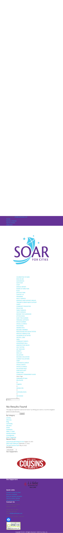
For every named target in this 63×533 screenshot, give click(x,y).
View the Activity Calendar (13, 498)
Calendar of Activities (23, 335)
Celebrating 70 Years (23, 277)
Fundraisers (9, 429)
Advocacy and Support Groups (26, 300)
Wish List (19, 353)
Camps (18, 304)
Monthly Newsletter (23, 333)
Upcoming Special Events (13, 500)
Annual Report (21, 287)
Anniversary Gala (21, 343)
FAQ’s (18, 339)
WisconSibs (19, 325)
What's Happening (11, 437)
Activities (8, 418)
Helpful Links (20, 337)
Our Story (19, 283)
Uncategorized (10, 435)
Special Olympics (21, 324)
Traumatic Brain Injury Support (26, 302)
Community (9, 423)
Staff (18, 285)
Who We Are (20, 279)
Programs (19, 296)
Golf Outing (20, 347)
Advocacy (8, 420)
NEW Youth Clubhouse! (12, 443)
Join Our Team (20, 292)
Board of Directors (22, 288)
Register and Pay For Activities (26, 331)
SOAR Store (9, 225)
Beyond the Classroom (23, 314)
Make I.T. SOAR (10, 431)
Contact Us (20, 294)
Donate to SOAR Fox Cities (13, 492)
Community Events (22, 341)
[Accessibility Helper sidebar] (2, 2)
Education (9, 425)
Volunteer (19, 355)
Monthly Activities (11, 433)
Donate (8, 219)
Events (8, 427)
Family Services (21, 310)
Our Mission (20, 281)
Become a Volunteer (22, 357)
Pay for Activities (10, 223)
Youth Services (21, 312)
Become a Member (11, 221)
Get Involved (20, 349)
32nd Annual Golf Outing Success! (15, 441)
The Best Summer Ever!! (12, 445)
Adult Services (21, 298)
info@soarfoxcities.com (16, 513)
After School (20, 316)
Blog (18, 290)
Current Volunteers (22, 359)
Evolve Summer (21, 322)
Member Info (20, 327)
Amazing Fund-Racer (22, 345)
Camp (18, 360)
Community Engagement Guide (26, 374)
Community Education (23, 306)
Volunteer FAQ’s (21, 368)
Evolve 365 (19, 308)
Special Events (21, 364)
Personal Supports (22, 320)
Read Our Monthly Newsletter (14, 496)
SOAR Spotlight (21, 370)
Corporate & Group (22, 362)
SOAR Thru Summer (22, 318)
